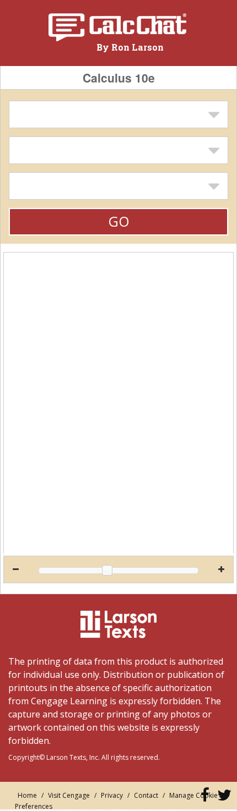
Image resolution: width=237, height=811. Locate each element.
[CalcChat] (117, 27)
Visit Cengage (69, 795)
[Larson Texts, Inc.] (118, 624)
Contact (146, 795)
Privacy (112, 795)
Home (27, 795)
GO (119, 221)
